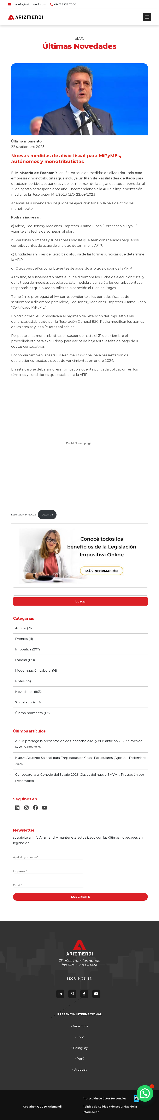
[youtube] (44, 808)
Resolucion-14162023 (23, 514)
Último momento (26, 141)
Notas (19, 681)
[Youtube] (96, 994)
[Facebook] (84, 994)
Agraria (20, 628)
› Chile (79, 1037)
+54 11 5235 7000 (65, 4)
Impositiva (23, 649)
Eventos (21, 639)
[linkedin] (17, 808)
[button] (145, 1093)
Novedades (24, 692)
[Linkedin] (60, 994)
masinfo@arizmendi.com (29, 4)
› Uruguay (79, 1069)
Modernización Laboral (33, 670)
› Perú (79, 1059)
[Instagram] (72, 994)
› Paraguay (79, 1048)
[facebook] (35, 808)
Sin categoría (25, 702)
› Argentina (79, 1026)
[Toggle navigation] (147, 17)
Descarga (47, 514)
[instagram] (26, 808)
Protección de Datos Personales (104, 1098)
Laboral (21, 660)
